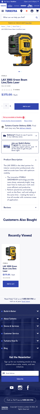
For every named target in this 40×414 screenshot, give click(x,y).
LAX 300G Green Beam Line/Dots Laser (10, 268)
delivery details (25, 128)
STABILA (4, 76)
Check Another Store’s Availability (11, 121)
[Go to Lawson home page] (36, 5)
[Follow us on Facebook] (28, 389)
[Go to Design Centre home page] (23, 5)
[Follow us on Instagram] (20, 389)
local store (26, 301)
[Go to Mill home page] (30, 5)
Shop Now (28, 23)
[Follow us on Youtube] (12, 389)
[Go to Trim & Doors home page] (16, 5)
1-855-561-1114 (27, 299)
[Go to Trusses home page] (10, 5)
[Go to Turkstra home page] (3, 5)
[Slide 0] (19, 71)
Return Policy (28, 121)
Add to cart (26, 106)
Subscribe (20, 379)
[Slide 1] (21, 71)
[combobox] (18, 17)
